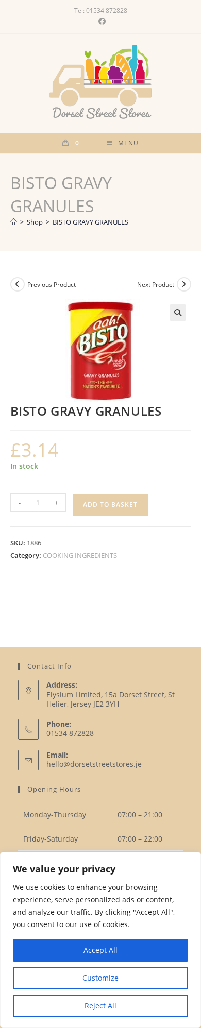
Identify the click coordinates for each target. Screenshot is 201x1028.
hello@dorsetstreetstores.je (94, 764)
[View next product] (184, 284)
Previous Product (51, 284)
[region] (100, 940)
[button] (178, 312)
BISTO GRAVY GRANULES (90, 222)
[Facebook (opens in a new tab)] (100, 21)
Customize (100, 978)
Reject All (100, 1005)
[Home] (13, 222)
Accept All (100, 950)
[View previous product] (17, 284)
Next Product (155, 284)
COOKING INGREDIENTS (80, 555)
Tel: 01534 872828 (100, 10)
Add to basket (110, 504)
